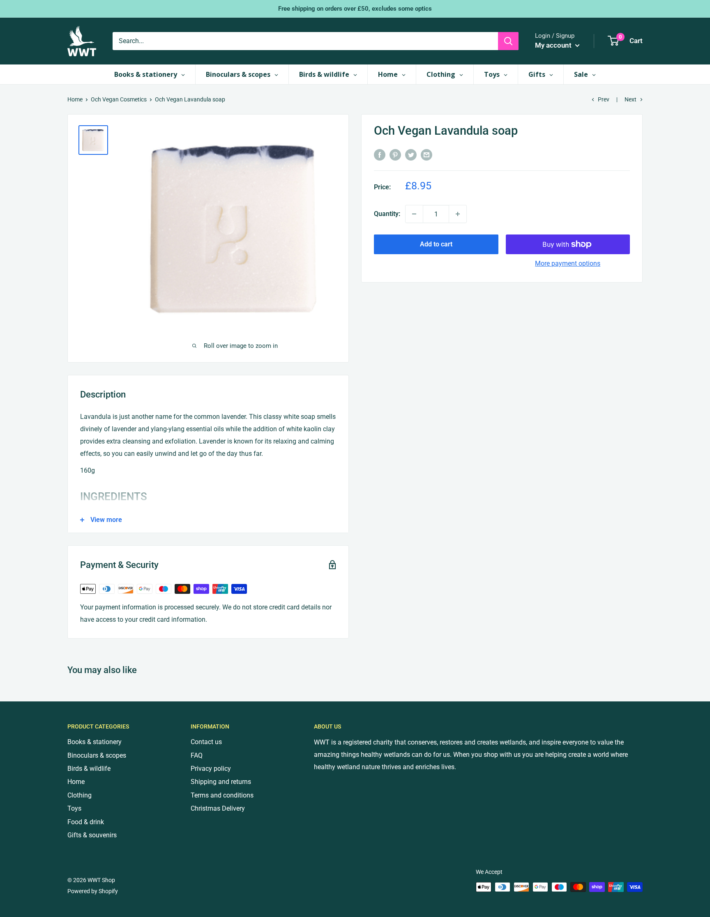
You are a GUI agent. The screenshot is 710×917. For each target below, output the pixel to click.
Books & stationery (94, 742)
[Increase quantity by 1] (457, 214)
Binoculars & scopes (96, 755)
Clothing (79, 795)
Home (75, 99)
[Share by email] (426, 154)
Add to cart (436, 244)
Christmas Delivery (218, 808)
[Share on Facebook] (379, 154)
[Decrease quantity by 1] (414, 214)
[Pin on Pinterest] (395, 154)
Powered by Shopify (92, 891)
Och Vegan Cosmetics (119, 99)
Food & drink (85, 822)
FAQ (197, 755)
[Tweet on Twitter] (411, 154)
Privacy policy (211, 768)
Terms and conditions (222, 795)
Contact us (206, 742)
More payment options (567, 263)
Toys (74, 808)
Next (630, 99)
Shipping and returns (221, 782)
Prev (603, 99)
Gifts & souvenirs (92, 835)
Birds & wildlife (89, 768)
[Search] (508, 41)
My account (554, 45)
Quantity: (387, 214)
